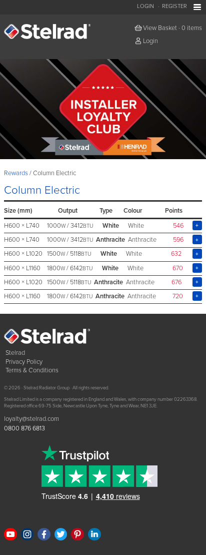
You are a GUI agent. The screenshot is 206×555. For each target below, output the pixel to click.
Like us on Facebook (44, 534)
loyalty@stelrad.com (31, 419)
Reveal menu (197, 7)
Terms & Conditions (32, 370)
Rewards (16, 173)
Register (174, 6)
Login (145, 6)
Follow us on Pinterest (77, 534)
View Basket (160, 28)
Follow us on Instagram (27, 534)
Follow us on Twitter (61, 534)
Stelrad (15, 353)
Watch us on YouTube (10, 534)
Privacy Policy (24, 362)
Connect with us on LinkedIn (94, 534)
